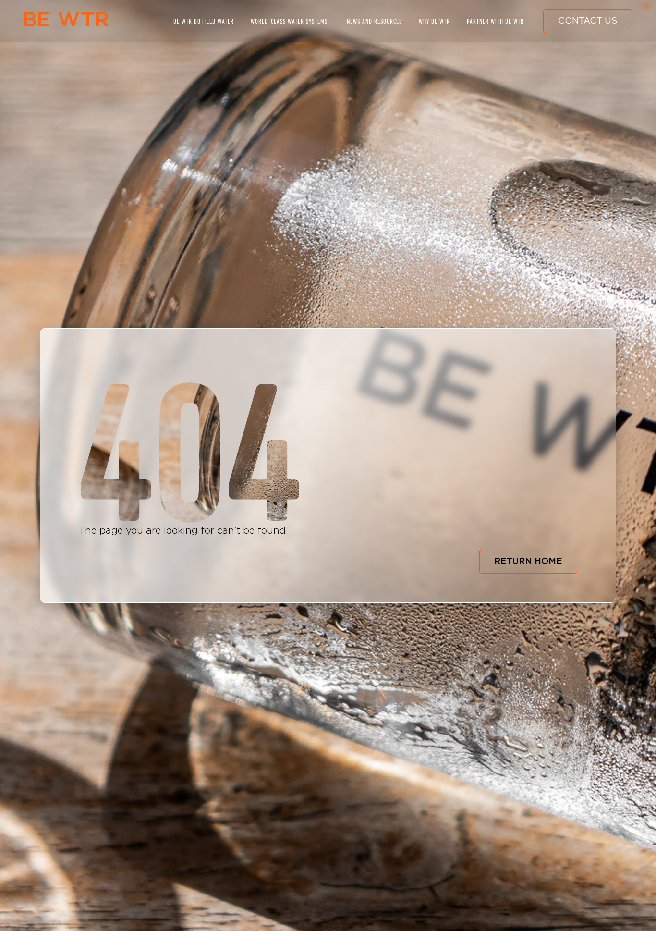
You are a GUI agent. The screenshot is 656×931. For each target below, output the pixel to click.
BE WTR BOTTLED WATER (203, 21)
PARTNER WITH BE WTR (495, 21)
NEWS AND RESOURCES (374, 21)
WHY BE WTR (434, 21)
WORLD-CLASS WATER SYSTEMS (289, 21)
